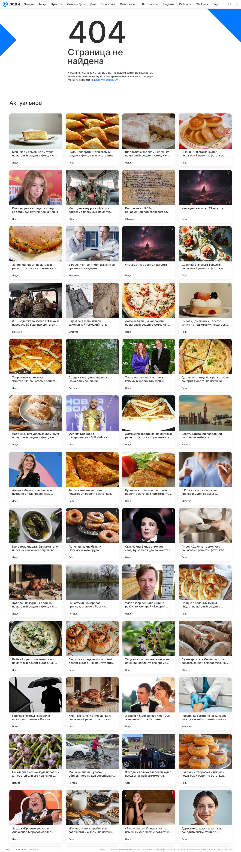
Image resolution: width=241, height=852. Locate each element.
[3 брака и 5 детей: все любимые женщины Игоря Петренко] (148, 703)
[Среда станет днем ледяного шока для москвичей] (92, 365)
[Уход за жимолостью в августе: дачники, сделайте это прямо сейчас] (148, 647)
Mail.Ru (7, 849)
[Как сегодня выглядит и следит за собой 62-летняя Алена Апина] (35, 196)
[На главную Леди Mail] (14, 4)
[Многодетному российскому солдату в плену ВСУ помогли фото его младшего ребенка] (92, 196)
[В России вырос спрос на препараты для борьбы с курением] (205, 478)
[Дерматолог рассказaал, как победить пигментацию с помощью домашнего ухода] (205, 816)
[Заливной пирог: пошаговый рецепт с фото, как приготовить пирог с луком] (35, 252)
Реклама (33, 849)
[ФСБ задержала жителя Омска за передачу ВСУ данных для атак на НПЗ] (35, 309)
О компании (20, 849)
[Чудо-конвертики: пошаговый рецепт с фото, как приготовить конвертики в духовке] (92, 139)
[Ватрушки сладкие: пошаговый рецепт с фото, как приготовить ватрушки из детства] (92, 647)
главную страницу (106, 79)
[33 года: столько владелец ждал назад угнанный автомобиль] (148, 760)
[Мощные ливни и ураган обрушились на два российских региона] (92, 760)
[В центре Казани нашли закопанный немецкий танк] (92, 309)
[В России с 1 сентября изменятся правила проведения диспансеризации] (92, 252)
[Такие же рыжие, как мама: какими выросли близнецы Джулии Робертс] (148, 365)
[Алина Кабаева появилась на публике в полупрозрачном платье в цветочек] (35, 478)
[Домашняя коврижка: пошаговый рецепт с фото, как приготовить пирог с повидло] (148, 421)
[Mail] (5, 4)
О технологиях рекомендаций (124, 849)
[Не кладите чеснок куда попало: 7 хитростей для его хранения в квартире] (35, 760)
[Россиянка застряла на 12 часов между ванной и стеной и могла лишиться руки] (205, 703)
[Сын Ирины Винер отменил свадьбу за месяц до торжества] (148, 534)
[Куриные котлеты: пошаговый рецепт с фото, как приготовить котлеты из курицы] (148, 478)
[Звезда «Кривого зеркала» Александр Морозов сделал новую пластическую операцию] (35, 816)
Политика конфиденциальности (158, 849)
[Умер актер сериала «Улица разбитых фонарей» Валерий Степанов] (148, 590)
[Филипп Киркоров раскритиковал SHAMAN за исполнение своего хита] (92, 421)
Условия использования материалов (196, 849)
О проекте (101, 849)
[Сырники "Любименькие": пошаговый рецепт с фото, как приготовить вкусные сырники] (205, 139)
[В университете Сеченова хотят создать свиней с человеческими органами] (205, 647)
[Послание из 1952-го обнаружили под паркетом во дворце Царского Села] (148, 196)
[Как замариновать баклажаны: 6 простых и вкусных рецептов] (35, 534)
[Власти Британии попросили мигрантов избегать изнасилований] (205, 421)
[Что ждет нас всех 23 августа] (205, 196)
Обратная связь (226, 849)
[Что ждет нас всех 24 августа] (148, 252)
